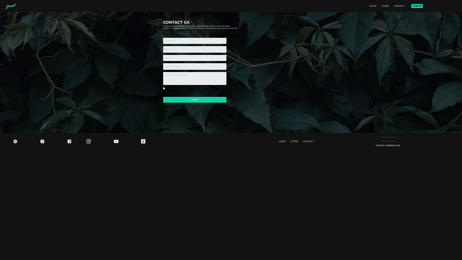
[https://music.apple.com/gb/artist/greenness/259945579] (42, 141)
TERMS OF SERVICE (388, 137)
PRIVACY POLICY (388, 141)
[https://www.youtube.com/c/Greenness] (127, 141)
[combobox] (166, 49)
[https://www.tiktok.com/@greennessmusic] (154, 141)
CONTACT (399, 6)
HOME (373, 6)
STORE (385, 6)
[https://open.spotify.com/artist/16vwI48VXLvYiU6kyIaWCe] (15, 141)
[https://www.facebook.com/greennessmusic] (69, 141)
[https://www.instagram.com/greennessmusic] (100, 141)
